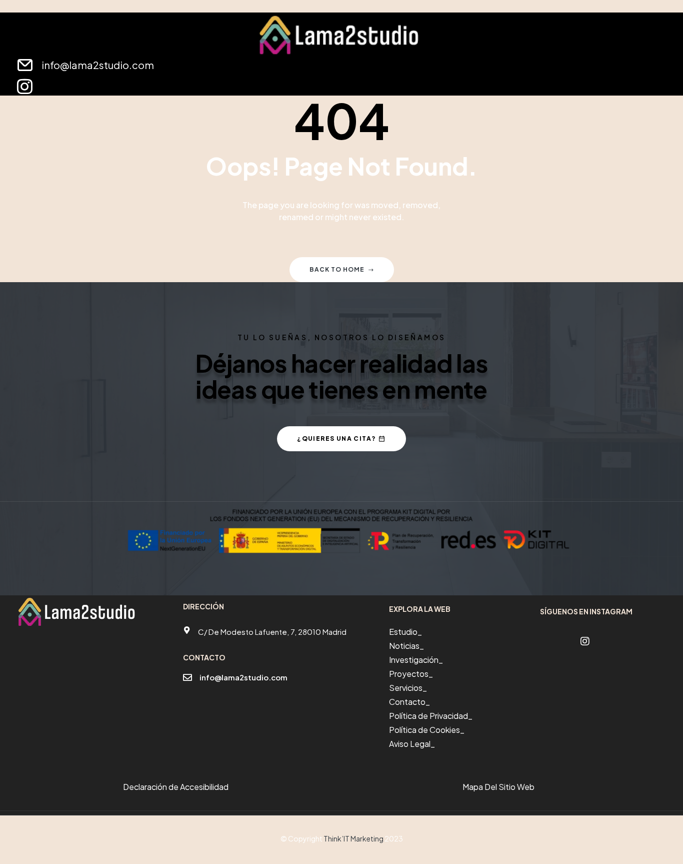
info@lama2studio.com (244, 677)
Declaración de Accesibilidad (175, 786)
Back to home (337, 269)
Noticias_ (406, 645)
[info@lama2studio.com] (187, 677)
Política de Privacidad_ (430, 715)
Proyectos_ (411, 673)
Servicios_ (408, 687)
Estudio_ (405, 631)
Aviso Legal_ (412, 743)
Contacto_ (409, 701)
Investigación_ (416, 659)
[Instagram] (25, 86)
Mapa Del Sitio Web (498, 786)
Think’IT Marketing (354, 838)
